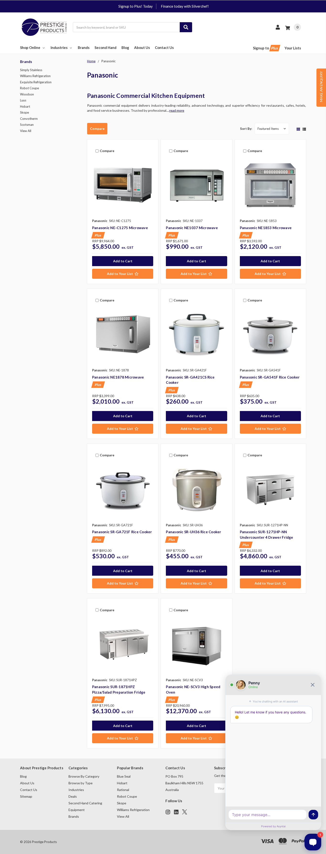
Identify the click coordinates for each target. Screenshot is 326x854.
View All (25, 131)
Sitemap (26, 796)
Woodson (27, 94)
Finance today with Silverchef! (185, 6)
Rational (123, 790)
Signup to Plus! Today (135, 6)
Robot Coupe (29, 88)
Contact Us (164, 47)
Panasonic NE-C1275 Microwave (120, 228)
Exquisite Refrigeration (36, 82)
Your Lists (292, 48)
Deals (72, 796)
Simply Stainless (31, 70)
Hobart (25, 106)
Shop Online (30, 47)
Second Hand (105, 47)
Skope (24, 112)
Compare (97, 129)
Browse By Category (83, 776)
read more (176, 110)
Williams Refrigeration (35, 76)
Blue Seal (124, 776)
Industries (59, 47)
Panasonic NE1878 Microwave (118, 377)
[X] (184, 811)
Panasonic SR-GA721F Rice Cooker (122, 532)
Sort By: (246, 129)
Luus (23, 100)
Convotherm (29, 119)
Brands (83, 47)
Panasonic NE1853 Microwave (266, 228)
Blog (125, 47)
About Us (142, 47)
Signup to (266, 48)
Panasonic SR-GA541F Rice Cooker (270, 377)
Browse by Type (80, 783)
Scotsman (27, 125)
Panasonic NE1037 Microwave (192, 228)
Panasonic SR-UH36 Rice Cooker (193, 532)
